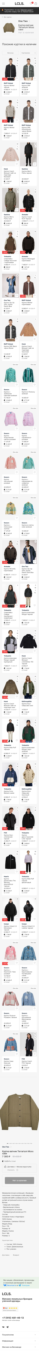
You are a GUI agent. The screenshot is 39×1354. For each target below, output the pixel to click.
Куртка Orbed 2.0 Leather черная (28, 927)
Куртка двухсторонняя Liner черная (27, 837)
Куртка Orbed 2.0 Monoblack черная (10, 928)
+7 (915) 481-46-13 (13, 1317)
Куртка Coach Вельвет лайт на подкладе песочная (28, 349)
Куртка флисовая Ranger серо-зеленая (28, 749)
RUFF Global (8, 83)
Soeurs (6, 389)
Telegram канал (26, 10)
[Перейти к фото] (7, 1143)
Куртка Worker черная (9, 86)
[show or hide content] (37, 1335)
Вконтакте (11, 1285)
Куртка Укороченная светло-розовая (10, 437)
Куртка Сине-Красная (9, 1062)
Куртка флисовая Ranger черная (28, 613)
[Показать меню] (3, 3)
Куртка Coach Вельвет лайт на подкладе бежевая (10, 174)
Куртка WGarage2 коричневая (28, 259)
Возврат (16, 1255)
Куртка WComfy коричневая (9, 569)
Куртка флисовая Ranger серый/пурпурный (10, 660)
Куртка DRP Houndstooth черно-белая (26, 129)
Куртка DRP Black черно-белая (10, 347)
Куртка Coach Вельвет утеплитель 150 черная (27, 661)
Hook (6, 169)
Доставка (5, 1255)
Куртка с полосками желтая (8, 527)
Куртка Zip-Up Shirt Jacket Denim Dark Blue (27, 570)
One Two (23, 21)
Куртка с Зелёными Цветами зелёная (10, 393)
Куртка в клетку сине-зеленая (28, 526)
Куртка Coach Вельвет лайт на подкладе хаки (10, 705)
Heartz (6, 876)
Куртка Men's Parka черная (27, 172)
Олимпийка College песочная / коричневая (10, 260)
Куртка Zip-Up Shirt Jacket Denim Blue (9, 304)
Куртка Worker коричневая (27, 303)
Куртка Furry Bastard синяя (9, 792)
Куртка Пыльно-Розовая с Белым (10, 1016)
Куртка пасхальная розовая (8, 481)
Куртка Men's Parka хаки (9, 218)
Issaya (6, 924)
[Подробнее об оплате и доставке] (17, 1170)
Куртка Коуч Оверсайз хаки (27, 704)
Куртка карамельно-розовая (27, 437)
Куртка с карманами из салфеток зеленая (27, 482)
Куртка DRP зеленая (26, 86)
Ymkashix (7, 256)
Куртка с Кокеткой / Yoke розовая (10, 972)
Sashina (25, 169)
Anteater (25, 214)
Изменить (11, 1170)
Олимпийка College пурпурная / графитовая (8, 615)
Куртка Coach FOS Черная (27, 1062)
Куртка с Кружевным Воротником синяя (26, 1018)
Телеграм (26, 1285)
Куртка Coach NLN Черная (27, 218)
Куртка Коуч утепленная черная (8, 837)
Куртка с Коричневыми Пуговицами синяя (27, 972)
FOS (5, 833)
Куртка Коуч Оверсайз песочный (26, 793)
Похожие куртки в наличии (19, 44)
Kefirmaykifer (27, 701)
